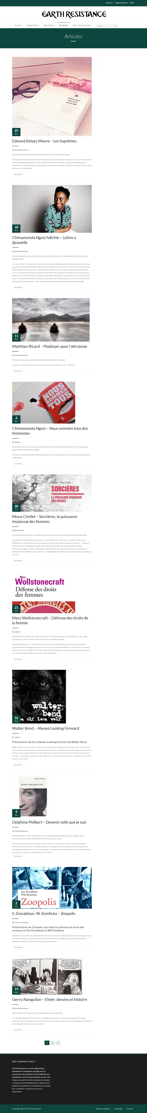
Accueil (18, 25)
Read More (18, 174)
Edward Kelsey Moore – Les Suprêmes (44, 141)
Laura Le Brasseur (22, 922)
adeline (18, 442)
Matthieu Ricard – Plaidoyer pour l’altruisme (49, 346)
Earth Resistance (21, 150)
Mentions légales (103, 1109)
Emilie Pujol (19, 530)
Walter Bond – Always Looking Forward (45, 728)
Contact (130, 1109)
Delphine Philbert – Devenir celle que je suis (49, 822)
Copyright (118, 1109)
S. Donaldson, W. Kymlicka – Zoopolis (43, 913)
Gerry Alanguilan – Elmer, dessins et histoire (49, 999)
